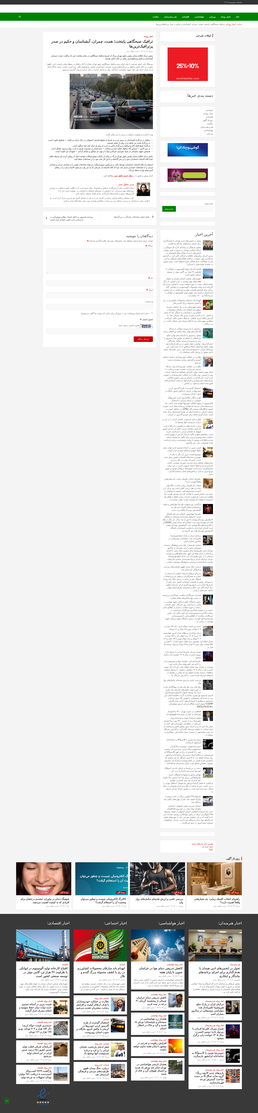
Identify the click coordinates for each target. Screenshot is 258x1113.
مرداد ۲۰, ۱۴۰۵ (217, 1017)
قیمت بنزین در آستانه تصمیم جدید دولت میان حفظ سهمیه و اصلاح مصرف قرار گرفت (35, 1007)
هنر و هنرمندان (170, 17)
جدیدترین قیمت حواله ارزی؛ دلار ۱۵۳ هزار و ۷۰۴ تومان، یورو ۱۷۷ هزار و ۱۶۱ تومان (35, 1028)
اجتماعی (209, 110)
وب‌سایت (149, 301)
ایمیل (149, 290)
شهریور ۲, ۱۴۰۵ (61, 980)
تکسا (211, 849)
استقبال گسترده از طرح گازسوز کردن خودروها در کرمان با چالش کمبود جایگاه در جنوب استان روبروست (183, 391)
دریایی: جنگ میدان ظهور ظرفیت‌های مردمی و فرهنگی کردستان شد (93, 1071)
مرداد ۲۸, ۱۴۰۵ (102, 1011)
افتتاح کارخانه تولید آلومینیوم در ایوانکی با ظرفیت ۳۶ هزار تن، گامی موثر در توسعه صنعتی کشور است (183, 272)
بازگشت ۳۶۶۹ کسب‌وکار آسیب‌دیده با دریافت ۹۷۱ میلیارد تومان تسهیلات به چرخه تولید (34, 1074)
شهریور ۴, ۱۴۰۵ (233, 980)
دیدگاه (149, 246)
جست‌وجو (209, 203)
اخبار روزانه (225, 17)
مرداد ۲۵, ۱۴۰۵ (102, 1036)
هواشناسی (199, 17)
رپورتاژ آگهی (208, 120)
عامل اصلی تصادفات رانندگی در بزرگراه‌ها (132, 217)
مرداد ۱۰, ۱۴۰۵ (177, 906)
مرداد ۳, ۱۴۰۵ (45, 1081)
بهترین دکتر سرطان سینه (202, 844)
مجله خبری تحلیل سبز (123, 176)
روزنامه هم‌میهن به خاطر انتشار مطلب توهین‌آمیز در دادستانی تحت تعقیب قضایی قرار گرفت (71, 218)
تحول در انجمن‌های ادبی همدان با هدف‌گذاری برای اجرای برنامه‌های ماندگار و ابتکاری (219, 972)
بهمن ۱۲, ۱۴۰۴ (160, 1077)
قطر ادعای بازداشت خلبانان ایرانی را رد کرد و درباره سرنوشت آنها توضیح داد (94, 1050)
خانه (237, 17)
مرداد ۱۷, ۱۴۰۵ (102, 1078)
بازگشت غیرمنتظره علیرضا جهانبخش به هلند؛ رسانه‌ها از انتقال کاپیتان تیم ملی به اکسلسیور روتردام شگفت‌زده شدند (182, 507)
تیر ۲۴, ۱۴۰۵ (161, 1007)
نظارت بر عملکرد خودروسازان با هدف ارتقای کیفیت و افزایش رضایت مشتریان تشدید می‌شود (182, 360)
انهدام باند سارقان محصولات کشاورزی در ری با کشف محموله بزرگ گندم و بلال (101, 972)
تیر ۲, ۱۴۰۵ (64, 906)
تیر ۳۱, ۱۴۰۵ (177, 976)
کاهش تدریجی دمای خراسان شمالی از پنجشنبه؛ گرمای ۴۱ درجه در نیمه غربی (151, 1000)
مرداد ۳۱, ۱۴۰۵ (119, 980)
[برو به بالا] (6, 1101)
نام (150, 278)
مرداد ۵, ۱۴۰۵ (218, 1086)
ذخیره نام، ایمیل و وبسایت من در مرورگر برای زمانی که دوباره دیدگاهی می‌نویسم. (114, 313)
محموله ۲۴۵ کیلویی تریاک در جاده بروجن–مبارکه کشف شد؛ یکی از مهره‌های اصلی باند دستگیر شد (182, 799)
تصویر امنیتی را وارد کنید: (128, 325)
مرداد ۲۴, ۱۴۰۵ (233, 906)
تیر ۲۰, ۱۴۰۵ (161, 1032)
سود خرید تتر (207, 847)
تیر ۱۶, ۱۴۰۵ (121, 906)
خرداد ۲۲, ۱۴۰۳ (146, 51)
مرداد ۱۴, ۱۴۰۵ (217, 1042)
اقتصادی (185, 17)
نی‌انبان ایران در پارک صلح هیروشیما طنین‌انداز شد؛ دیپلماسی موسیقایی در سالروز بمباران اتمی (185, 538)
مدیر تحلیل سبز (132, 51)
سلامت (156, 17)
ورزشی (212, 17)
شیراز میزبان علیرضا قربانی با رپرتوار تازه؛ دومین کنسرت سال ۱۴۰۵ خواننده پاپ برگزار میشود (182, 654)
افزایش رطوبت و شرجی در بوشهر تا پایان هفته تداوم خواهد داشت (149, 1046)
